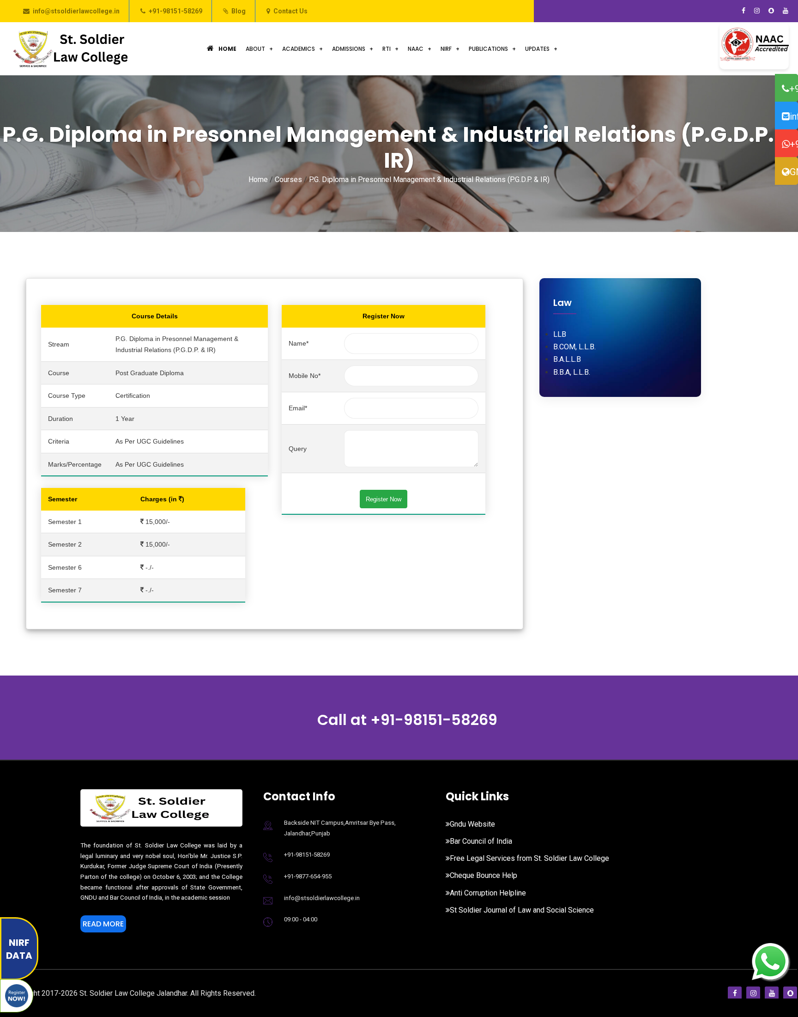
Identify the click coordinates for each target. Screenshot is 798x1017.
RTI (386, 49)
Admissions (348, 49)
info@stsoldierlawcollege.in (76, 11)
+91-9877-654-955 (308, 876)
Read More (103, 924)
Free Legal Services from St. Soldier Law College (529, 858)
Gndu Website (472, 824)
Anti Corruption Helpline (488, 893)
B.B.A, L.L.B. (571, 372)
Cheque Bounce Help (483, 875)
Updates (537, 49)
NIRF (446, 49)
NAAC (415, 49)
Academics (298, 49)
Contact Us (290, 11)
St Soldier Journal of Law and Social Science (522, 910)
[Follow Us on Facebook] (743, 11)
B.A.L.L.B (567, 359)
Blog (238, 11)
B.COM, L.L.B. (574, 346)
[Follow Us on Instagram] (757, 11)
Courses (288, 179)
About (255, 49)
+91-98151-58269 (175, 11)
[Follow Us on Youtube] (785, 11)
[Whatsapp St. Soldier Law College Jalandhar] (770, 960)
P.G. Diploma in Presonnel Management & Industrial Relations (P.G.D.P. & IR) (429, 179)
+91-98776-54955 (794, 144)
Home (227, 49)
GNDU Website (794, 171)
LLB (559, 334)
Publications (488, 49)
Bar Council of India (481, 841)
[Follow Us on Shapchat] (771, 11)
